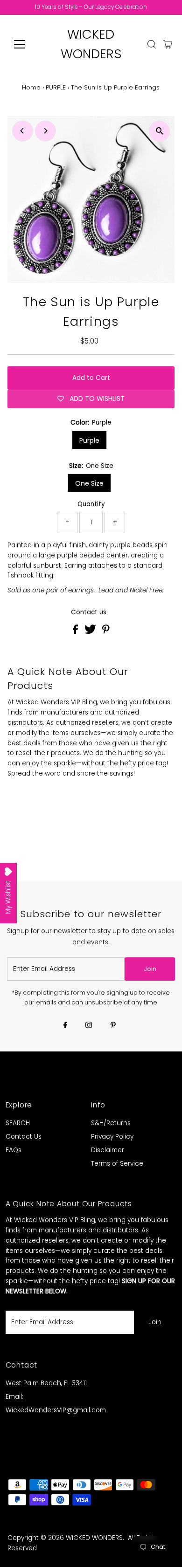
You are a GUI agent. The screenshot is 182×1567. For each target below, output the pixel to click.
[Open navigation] (27, 44)
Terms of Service (117, 1163)
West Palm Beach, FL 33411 (46, 1383)
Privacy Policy (112, 1136)
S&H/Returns (111, 1123)
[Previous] (22, 130)
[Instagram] (88, 1026)
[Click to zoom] (159, 131)
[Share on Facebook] (76, 631)
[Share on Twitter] (91, 631)
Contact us (88, 612)
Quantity (91, 504)
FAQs (13, 1150)
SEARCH (18, 1123)
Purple (89, 440)
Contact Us (24, 1136)
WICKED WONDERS (94, 1537)
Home (31, 87)
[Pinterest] (113, 1026)
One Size (89, 483)
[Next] (45, 130)
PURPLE (56, 87)
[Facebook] (65, 1026)
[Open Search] (152, 44)
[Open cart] (167, 44)
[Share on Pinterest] (106, 631)
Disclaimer (107, 1150)
